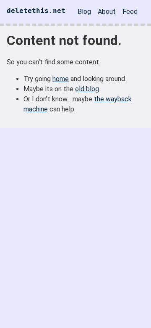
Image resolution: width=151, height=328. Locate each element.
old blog (87, 89)
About (107, 12)
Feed (130, 12)
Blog (84, 12)
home (60, 79)
